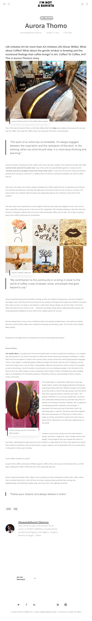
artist (9, 509)
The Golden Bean (11, 353)
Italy (54, 128)
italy (15, 509)
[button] (4, 4)
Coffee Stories (46, 18)
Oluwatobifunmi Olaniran (32, 33)
